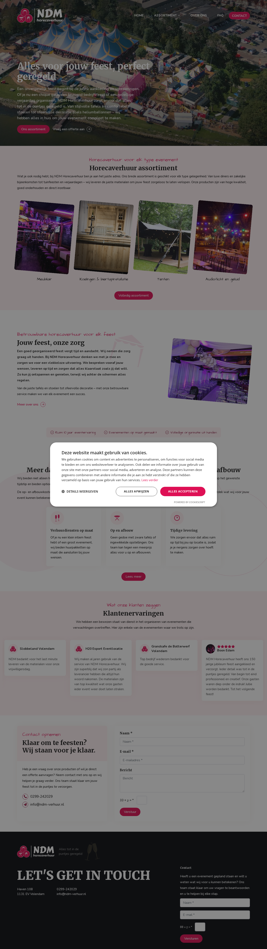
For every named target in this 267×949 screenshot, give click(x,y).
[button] (80, 491)
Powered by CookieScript (189, 502)
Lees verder (149, 480)
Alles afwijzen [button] (136, 491)
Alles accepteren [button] (183, 491)
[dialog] (133, 474)
